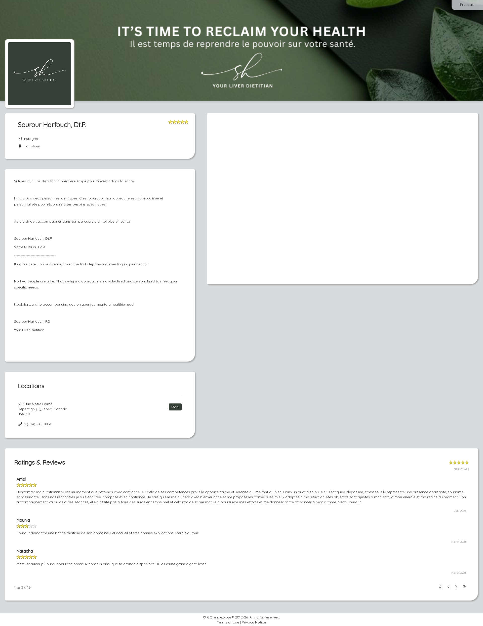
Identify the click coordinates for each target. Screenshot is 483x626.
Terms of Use (228, 622)
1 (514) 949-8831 (37, 424)
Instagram (31, 138)
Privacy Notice (254, 622)
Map (175, 407)
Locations (31, 146)
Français (467, 4)
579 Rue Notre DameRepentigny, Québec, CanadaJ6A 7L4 (42, 409)
